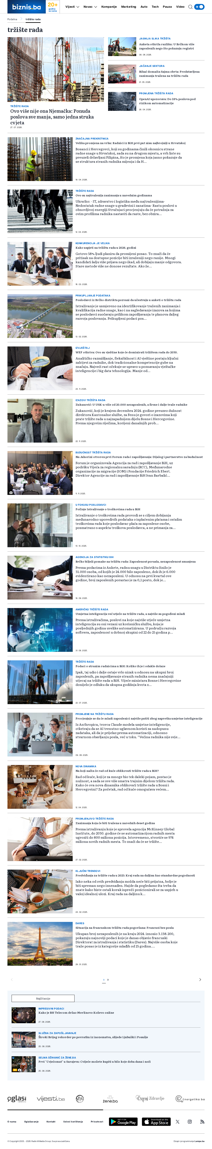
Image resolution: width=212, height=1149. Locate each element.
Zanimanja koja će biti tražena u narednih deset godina (115, 823)
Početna (12, 19)
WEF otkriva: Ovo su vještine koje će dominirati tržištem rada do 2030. (127, 352)
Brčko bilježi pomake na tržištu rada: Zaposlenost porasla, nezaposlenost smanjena (136, 561)
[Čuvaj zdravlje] (150, 1099)
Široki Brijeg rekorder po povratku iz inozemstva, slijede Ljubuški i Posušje (93, 1037)
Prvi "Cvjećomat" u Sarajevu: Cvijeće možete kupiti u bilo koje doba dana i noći (95, 1061)
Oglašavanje (31, 1122)
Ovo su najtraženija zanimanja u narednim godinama (114, 195)
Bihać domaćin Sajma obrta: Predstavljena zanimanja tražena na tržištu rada (169, 73)
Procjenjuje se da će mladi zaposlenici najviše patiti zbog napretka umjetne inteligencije (139, 718)
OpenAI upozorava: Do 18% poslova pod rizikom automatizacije (167, 101)
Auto (144, 6)
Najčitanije (43, 998)
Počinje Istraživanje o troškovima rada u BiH (108, 509)
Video (180, 6)
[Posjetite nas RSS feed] (202, 1122)
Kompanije (109, 6)
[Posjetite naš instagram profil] (190, 1122)
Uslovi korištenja (73, 1122)
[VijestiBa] (51, 1099)
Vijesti (70, 6)
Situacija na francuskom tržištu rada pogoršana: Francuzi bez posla (125, 927)
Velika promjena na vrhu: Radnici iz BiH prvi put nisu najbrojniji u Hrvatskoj (131, 143)
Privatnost (97, 1122)
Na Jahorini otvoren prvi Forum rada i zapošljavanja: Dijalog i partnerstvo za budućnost (139, 457)
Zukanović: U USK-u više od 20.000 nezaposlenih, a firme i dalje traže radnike (131, 404)
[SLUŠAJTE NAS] (79, 1099)
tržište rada (33, 19)
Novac (88, 6)
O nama (11, 1122)
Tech (155, 6)
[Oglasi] (16, 1099)
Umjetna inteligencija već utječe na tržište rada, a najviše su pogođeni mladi (130, 614)
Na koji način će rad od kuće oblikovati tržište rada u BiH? (117, 770)
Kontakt (51, 1122)
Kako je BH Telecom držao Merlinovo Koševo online (76, 1012)
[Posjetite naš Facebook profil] (165, 1122)
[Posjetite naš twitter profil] (177, 1122)
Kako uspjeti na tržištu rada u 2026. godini (106, 247)
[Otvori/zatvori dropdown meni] (77, 6)
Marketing (128, 6)
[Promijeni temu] (199, 7)
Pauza (167, 6)
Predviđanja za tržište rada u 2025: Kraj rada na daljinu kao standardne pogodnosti (135, 875)
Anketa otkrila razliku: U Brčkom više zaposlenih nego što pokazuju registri (166, 46)
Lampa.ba (200, 1141)
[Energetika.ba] (190, 1099)
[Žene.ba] (110, 1099)
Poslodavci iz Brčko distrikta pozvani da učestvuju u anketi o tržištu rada (128, 300)
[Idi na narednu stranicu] (200, 980)
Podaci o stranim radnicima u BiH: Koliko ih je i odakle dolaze (120, 666)
